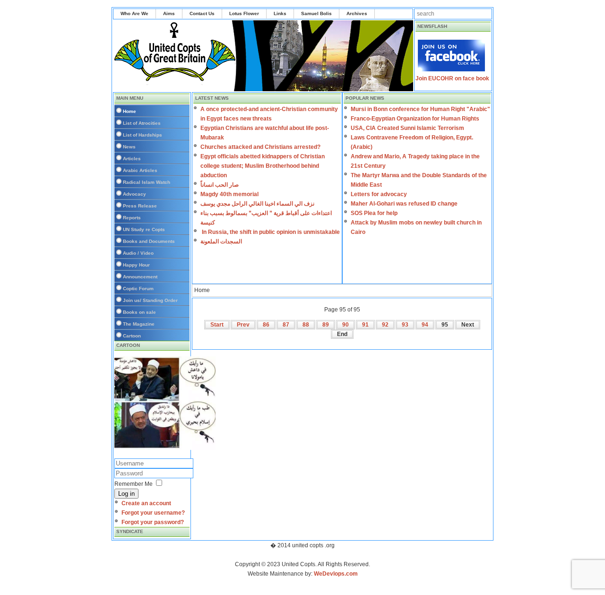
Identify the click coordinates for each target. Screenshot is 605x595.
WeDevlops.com (336, 573)
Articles (132, 158)
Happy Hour (136, 264)
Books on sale (139, 312)
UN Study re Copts (144, 229)
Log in (126, 493)
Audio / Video (138, 253)
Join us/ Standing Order (150, 300)
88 (305, 324)
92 (385, 324)
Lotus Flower (244, 13)
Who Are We (134, 13)
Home (129, 111)
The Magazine (139, 324)
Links (280, 13)
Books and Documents (149, 241)
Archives (356, 13)
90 (345, 324)
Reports (132, 217)
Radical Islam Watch (146, 182)
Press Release (140, 205)
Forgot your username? (153, 512)
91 (365, 324)
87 (286, 324)
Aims (169, 13)
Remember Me (133, 484)
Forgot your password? (152, 522)
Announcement (140, 276)
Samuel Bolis (316, 13)
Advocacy (134, 194)
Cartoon (132, 335)
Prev (243, 324)
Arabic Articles (140, 170)
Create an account (146, 503)
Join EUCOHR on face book (452, 78)
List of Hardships (142, 135)
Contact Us (202, 13)
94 (425, 324)
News (129, 146)
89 (325, 324)
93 (405, 324)
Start (217, 324)
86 (266, 324)
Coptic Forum (138, 288)
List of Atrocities (142, 123)
